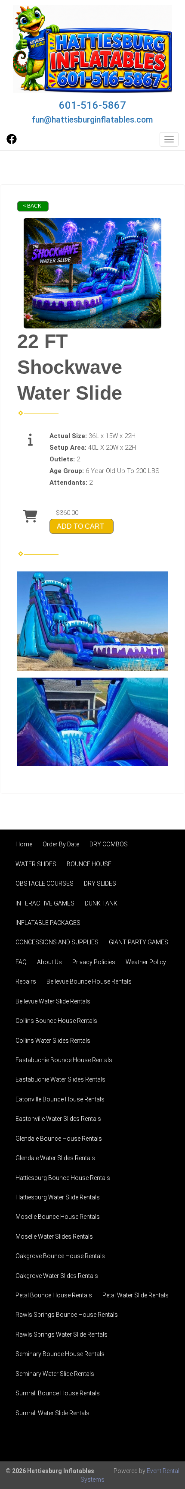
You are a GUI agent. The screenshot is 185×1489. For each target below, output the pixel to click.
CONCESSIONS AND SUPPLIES (57, 942)
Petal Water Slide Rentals (135, 1295)
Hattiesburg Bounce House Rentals (62, 1177)
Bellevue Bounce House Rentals (89, 981)
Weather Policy (146, 962)
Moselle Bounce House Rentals (57, 1216)
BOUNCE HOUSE (89, 864)
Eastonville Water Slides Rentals (58, 1118)
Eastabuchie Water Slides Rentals (60, 1079)
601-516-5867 (92, 105)
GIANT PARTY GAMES (138, 942)
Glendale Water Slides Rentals (55, 1158)
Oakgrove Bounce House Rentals (60, 1255)
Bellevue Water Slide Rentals (52, 1001)
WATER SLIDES (35, 864)
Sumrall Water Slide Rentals (52, 1413)
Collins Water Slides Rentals (52, 1040)
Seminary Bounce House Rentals (60, 1353)
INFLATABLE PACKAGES (47, 922)
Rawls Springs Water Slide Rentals (61, 1334)
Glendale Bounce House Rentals (58, 1138)
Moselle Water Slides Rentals (54, 1236)
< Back (32, 206)
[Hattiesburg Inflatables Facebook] (11, 142)
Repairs (25, 981)
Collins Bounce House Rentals (56, 1020)
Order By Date (61, 844)
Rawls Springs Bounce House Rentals (66, 1314)
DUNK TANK (101, 903)
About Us (49, 962)
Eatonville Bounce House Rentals (60, 1099)
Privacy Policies (93, 962)
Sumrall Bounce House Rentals (57, 1393)
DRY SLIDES (100, 883)
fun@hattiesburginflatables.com (92, 120)
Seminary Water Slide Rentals (54, 1373)
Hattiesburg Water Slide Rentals (57, 1197)
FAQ (21, 962)
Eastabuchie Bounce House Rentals (63, 1060)
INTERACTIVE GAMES (44, 903)
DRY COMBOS (108, 844)
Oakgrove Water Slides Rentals (56, 1275)
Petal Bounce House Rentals (53, 1295)
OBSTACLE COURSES (44, 883)
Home (23, 844)
